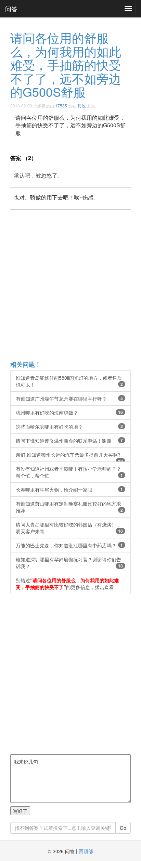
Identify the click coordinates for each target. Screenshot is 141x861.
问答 (11, 8)
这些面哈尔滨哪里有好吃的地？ (69, 426)
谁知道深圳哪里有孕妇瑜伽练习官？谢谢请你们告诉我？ (69, 563)
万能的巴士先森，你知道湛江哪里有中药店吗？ (69, 545)
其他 (81, 105)
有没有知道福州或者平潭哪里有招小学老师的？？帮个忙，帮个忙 (69, 472)
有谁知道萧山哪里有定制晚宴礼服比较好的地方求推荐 (69, 507)
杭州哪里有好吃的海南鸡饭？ (69, 412)
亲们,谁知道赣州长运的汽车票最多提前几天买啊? (69, 456)
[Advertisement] (70, 284)
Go (123, 827)
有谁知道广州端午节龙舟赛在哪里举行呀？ (69, 398)
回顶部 (86, 851)
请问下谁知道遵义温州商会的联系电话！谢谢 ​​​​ (69, 440)
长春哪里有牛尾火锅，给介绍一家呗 (69, 489)
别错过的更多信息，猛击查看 (67, 583)
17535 (61, 105)
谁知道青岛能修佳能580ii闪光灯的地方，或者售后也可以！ (69, 381)
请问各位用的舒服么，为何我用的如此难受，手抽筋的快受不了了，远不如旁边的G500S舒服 (65, 64)
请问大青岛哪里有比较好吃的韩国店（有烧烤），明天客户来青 (69, 528)
